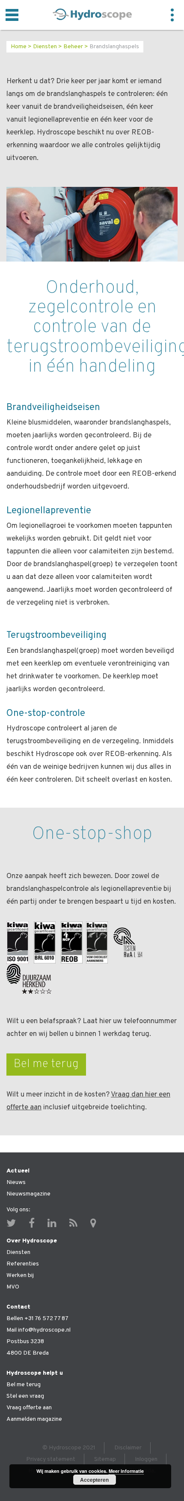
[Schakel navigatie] (12, 14)
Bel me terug (46, 1064)
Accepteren (94, 1480)
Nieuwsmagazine (28, 1194)
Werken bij (20, 1275)
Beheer (73, 46)
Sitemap (105, 1459)
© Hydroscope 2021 (68, 1448)
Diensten (45, 46)
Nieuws (16, 1182)
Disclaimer (128, 1448)
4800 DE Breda (27, 1353)
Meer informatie (126, 1471)
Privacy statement (50, 1459)
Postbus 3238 (25, 1341)
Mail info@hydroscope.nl (38, 1330)
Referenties (22, 1264)
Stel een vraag (25, 1396)
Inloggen (146, 1459)
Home (19, 46)
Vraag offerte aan (29, 1407)
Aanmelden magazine (34, 1419)
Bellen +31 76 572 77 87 (37, 1318)
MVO (12, 1287)
